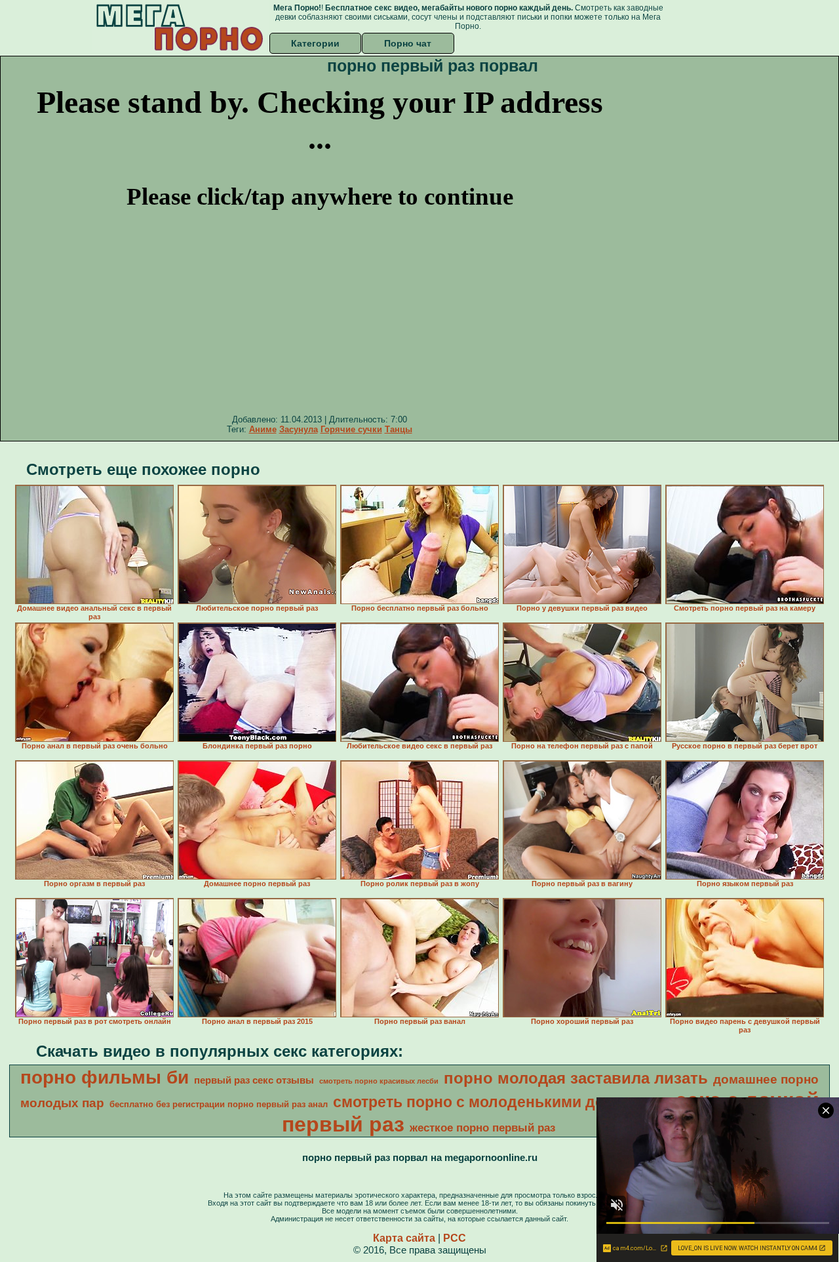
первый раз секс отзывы (254, 1080)
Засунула (298, 429)
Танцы (398, 429)
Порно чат (407, 43)
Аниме (263, 429)
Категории (315, 43)
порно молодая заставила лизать (576, 1078)
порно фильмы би (104, 1077)
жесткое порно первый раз (482, 1127)
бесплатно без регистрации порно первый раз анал (218, 1104)
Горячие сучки (351, 429)
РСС (454, 1238)
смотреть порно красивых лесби (379, 1081)
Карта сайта (404, 1238)
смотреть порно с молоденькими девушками (501, 1101)
